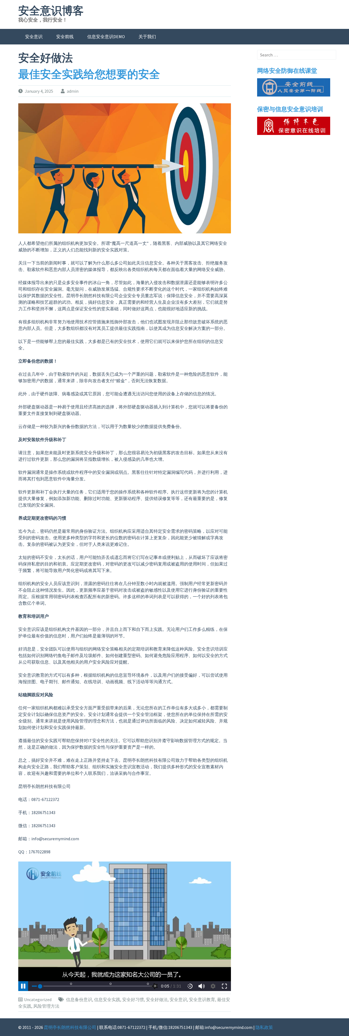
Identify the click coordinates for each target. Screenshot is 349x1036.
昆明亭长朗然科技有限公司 (70, 1027)
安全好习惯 (133, 999)
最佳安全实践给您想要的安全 (89, 74)
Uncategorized (38, 999)
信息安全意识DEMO (106, 36)
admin (73, 91)
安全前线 (65, 36)
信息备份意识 (79, 999)
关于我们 (147, 36)
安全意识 (34, 36)
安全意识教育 (202, 999)
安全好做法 (157, 999)
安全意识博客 (51, 10)
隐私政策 (264, 1027)
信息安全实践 (107, 999)
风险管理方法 (46, 1006)
